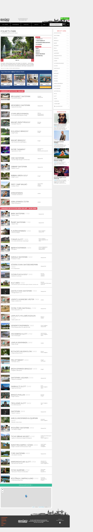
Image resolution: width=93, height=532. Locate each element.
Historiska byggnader (59, 63)
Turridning (56, 101)
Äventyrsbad (57, 35)
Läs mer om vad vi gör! (39, 522)
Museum (56, 78)
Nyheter (26, 24)
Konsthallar (57, 68)
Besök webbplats (41, 40)
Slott (55, 96)
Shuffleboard (57, 88)
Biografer (56, 45)
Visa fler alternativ (44, 87)
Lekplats (56, 70)
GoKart (55, 60)
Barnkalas (56, 40)
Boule (55, 48)
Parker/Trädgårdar (58, 83)
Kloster (56, 65)
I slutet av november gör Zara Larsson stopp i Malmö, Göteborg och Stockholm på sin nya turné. (60, 164)
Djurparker (56, 53)
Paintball (56, 81)
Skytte (55, 93)
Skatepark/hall (57, 91)
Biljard (55, 43)
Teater (55, 98)
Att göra (5, 24)
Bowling (56, 50)
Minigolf (56, 75)
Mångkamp (56, 73)
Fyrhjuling (56, 58)
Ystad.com (2, 27)
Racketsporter (57, 86)
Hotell (37, 24)
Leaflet (33, 507)
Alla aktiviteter (58, 106)
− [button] (2, 491)
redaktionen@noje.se (60, 520)
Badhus (55, 38)
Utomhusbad (57, 103)
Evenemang (15, 24)
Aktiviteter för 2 (57, 33)
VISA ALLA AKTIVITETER (25, 485)
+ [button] (2, 489)
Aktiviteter (8, 27)
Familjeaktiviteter (58, 55)
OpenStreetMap (41, 507)
